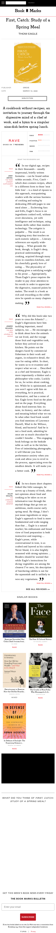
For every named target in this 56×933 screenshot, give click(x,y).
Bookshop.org (13, 927)
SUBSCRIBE (28, 917)
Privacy (33, 931)
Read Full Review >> (44, 307)
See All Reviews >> (38, 589)
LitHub (24, 931)
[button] (28, 768)
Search (31, 2)
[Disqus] (28, 843)
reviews (18, 145)
